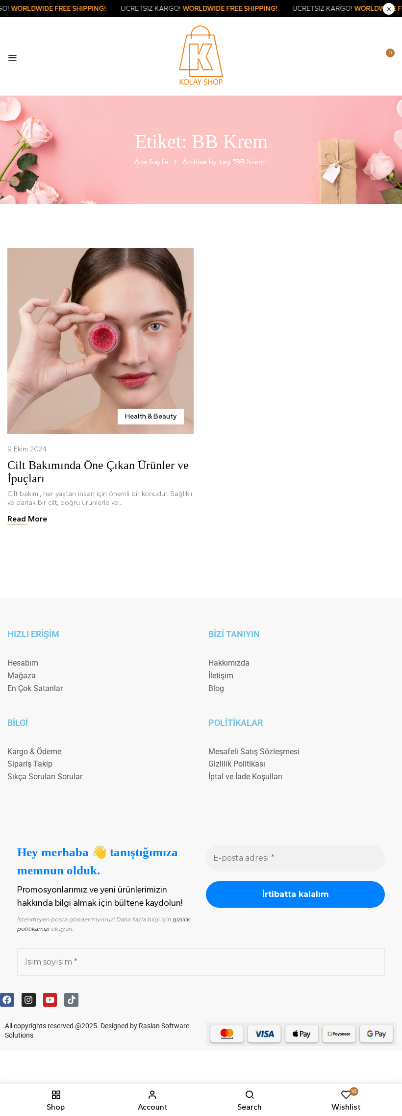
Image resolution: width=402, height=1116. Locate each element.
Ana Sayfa (151, 161)
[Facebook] (7, 1000)
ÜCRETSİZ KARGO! (221, 8)
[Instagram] (29, 1000)
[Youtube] (50, 1000)
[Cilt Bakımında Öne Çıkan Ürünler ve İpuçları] (100, 252)
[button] (386, 57)
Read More (27, 518)
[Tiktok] (71, 1000)
